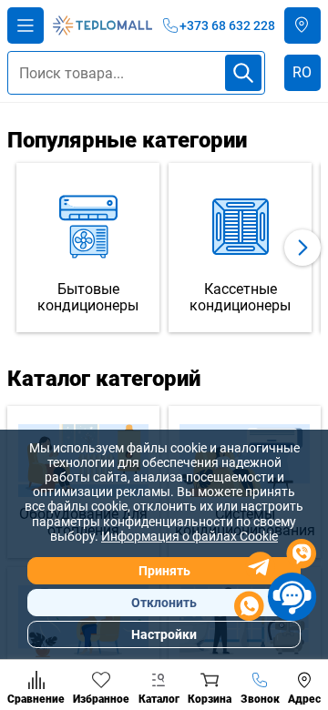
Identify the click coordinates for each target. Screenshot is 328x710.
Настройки (164, 634)
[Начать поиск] (243, 73)
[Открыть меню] (25, 25)
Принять (164, 570)
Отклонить (164, 602)
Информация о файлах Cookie (189, 536)
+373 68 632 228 (227, 25)
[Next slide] (302, 247)
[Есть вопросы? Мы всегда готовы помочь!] (275, 582)
